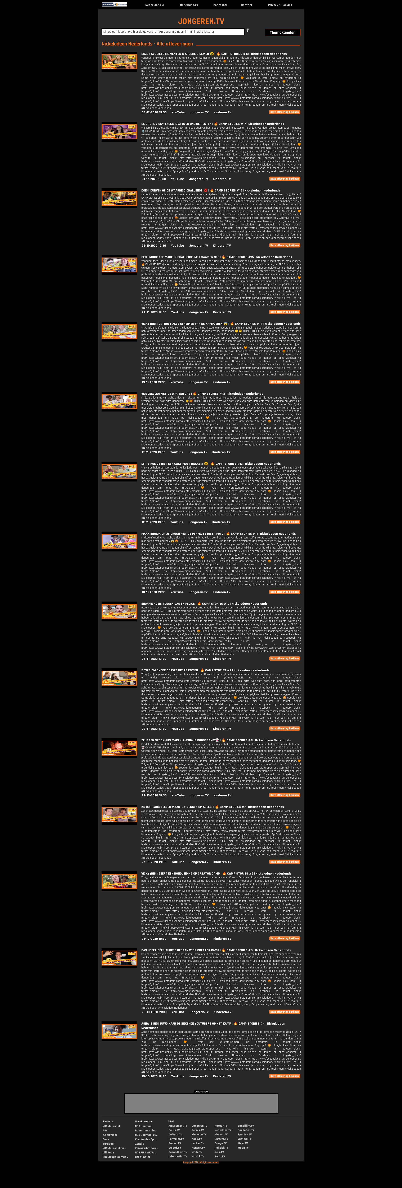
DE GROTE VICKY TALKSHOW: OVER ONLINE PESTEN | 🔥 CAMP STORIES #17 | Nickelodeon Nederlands (212, 124)
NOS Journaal (111, 1126)
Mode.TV (197, 1152)
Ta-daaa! (108, 1144)
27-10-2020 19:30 (154, 862)
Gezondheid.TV (178, 1152)
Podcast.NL (220, 5)
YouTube (178, 112)
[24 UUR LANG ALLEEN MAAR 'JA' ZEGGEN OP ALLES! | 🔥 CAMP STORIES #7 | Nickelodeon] (119, 824)
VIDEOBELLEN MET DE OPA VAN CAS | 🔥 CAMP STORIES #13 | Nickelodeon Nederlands (202, 394)
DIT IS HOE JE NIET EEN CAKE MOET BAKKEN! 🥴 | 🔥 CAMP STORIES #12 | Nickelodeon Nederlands (211, 464)
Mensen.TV (198, 1148)
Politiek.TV (221, 1148)
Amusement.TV (178, 1126)
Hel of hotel (142, 1157)
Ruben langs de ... (146, 1130)
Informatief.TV (178, 1156)
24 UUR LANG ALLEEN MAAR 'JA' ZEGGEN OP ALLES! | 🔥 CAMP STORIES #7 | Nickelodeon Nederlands (212, 807)
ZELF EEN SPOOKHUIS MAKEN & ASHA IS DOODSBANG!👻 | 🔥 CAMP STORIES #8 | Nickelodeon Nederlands (216, 740)
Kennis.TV (198, 1130)
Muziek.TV (198, 1156)
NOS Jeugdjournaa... (115, 1157)
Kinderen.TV (222, 112)
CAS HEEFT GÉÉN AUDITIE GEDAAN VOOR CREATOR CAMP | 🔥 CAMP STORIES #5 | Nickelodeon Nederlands (216, 950)
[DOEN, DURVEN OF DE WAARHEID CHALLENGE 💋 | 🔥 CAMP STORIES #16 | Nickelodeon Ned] (119, 207)
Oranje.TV (221, 1143)
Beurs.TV (174, 1130)
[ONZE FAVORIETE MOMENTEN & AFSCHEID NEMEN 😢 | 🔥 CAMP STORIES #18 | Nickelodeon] (119, 71)
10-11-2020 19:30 (154, 592)
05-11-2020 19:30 (154, 659)
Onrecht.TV (221, 1139)
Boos (106, 1139)
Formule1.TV (176, 1139)
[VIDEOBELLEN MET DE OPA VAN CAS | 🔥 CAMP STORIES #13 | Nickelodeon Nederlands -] (119, 410)
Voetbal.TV (244, 1139)
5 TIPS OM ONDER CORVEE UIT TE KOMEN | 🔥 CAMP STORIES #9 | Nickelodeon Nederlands (205, 670)
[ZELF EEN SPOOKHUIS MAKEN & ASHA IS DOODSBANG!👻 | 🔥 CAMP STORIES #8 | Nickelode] (119, 757)
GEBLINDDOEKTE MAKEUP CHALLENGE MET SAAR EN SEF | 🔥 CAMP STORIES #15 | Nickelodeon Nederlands (216, 257)
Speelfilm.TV (246, 1126)
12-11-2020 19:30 (153, 522)
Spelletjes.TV (246, 1130)
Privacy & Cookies (280, 5)
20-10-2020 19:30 (154, 1012)
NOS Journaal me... (114, 1148)
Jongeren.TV (199, 112)
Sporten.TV (245, 1134)
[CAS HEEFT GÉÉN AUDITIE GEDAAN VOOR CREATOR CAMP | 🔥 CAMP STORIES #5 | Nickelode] (119, 967)
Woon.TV (243, 1148)
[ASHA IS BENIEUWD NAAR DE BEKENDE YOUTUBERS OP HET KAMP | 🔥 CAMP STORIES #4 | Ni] (119, 1040)
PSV (105, 1130)
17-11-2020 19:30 (153, 452)
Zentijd (139, 1144)
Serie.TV (220, 1156)
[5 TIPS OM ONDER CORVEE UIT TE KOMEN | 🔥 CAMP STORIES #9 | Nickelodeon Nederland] (119, 687)
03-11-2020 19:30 (154, 729)
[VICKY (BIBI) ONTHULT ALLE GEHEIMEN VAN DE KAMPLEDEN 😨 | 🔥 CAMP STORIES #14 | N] (119, 340)
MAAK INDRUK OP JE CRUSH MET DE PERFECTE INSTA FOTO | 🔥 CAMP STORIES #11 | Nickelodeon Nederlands (218, 534)
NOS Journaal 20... (146, 1135)
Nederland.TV (189, 5)
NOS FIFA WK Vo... (145, 1152)
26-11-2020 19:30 (154, 245)
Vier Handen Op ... (145, 1139)
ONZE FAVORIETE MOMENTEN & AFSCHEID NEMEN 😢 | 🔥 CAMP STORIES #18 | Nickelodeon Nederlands (214, 54)
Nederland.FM (154, 5)
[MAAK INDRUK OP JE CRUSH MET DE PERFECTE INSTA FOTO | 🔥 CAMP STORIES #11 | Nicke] (119, 550)
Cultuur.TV (175, 1134)
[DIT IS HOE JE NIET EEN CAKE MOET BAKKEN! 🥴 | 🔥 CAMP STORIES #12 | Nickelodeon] (119, 480)
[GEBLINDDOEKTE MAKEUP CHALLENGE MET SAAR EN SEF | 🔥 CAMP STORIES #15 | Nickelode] (119, 274)
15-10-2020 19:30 (154, 1076)
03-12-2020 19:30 (154, 112)
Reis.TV (219, 1152)
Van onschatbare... (146, 1148)
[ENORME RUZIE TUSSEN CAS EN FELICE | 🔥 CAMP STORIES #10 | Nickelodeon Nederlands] (119, 620)
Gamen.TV (175, 1143)
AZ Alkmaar (110, 1135)
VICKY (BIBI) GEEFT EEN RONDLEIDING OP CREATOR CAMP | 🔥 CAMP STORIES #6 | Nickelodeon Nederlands (216, 873)
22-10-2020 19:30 (154, 939)
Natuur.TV (221, 1126)
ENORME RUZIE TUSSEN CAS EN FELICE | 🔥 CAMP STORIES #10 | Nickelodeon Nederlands (204, 604)
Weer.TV (243, 1143)
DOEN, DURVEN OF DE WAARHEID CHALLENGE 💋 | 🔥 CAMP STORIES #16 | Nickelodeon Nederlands (210, 190)
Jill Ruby (108, 1152)
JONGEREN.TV (201, 21)
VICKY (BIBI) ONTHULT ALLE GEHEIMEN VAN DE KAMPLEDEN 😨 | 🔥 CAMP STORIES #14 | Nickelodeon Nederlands (221, 324)
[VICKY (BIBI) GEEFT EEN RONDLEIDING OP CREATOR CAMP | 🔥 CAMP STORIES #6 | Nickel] (119, 890)
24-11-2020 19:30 (154, 312)
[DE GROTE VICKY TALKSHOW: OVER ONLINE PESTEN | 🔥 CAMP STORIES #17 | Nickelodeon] (119, 140)
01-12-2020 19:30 (154, 179)
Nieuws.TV (221, 1134)
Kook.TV (197, 1139)
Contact (246, 5)
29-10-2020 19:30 (154, 795)
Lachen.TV (198, 1143)
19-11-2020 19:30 (154, 382)
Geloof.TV (175, 1148)
